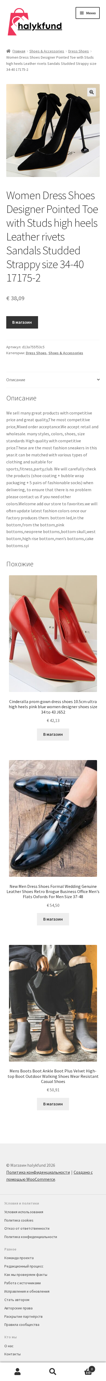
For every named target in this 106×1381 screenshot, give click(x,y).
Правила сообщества (21, 1324)
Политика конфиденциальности (38, 1172)
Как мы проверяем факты (25, 1274)
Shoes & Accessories (46, 51)
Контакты (12, 1354)
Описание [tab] (15, 379)
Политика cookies (18, 1220)
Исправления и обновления (26, 1291)
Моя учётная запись (17, 1372)
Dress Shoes (78, 51)
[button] (91, 92)
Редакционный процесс (23, 1266)
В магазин (22, 322)
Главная (19, 51)
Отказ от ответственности (26, 1228)
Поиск (53, 1372)
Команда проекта (19, 1257)
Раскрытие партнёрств (23, 1316)
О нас (8, 1345)
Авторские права (18, 1308)
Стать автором (16, 1299)
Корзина (82, 1367)
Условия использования (23, 1211)
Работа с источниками (22, 1282)
